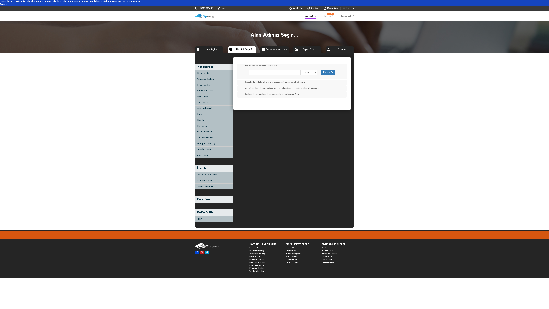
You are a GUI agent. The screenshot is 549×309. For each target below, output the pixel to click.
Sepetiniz (350, 8)
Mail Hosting (203, 155)
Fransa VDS (202, 97)
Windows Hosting (205, 79)
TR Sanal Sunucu (205, 138)
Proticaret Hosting (256, 259)
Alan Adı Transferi (205, 181)
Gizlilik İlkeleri (291, 259)
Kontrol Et (328, 72)
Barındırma (202, 126)
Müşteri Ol (290, 248)
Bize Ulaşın (315, 8)
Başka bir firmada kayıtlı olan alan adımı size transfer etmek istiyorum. (275, 82)
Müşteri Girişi (332, 8)
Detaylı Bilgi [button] (134, 1)
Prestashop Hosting (257, 262)
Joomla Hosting (204, 149)
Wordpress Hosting (206, 144)
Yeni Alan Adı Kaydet (207, 175)
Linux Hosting (203, 73)
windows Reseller (205, 91)
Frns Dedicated (204, 108)
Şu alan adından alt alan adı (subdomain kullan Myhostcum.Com (272, 94)
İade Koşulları (291, 257)
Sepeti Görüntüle (205, 186)
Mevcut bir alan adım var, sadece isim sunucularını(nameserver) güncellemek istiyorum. (282, 88)
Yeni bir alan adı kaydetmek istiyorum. (261, 66)
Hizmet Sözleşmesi (293, 254)
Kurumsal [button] (346, 16)
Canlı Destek (298, 8)
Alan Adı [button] (309, 16)
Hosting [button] (328, 15)
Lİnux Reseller (203, 85)
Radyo (200, 114)
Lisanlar (200, 120)
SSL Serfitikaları (204, 132)
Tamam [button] (3, 4)
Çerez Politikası (292, 262)
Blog (223, 8)
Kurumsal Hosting (256, 268)
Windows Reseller (256, 271)
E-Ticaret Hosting (256, 265)
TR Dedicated (203, 103)
